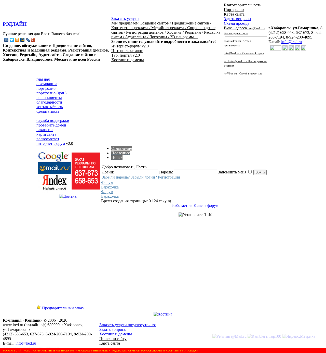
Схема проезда (236, 23)
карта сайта (46, 134)
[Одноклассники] (17, 39)
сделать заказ (47, 111)
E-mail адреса (245, 50)
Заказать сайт (13, 350)
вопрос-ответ (47, 139)
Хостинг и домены (127, 60)
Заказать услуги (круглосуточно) (127, 325)
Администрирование (46, 348)
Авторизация (14, 348)
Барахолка (110, 187)
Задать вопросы (237, 19)
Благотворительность (242, 5)
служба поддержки (52, 120)
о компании (46, 84)
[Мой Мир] (22, 39)
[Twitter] (12, 39)
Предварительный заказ (63, 308)
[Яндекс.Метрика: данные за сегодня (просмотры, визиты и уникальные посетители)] (298, 336)
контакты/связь (49, 107)
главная (43, 79)
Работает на (182, 205)
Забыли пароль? (116, 177)
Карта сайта (234, 14)
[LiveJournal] (28, 39)
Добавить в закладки (183, 350)
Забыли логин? (144, 177)
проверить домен (51, 125)
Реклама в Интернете (92, 350)
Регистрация (169, 177)
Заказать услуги (125, 18)
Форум (107, 182)
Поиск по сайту (113, 338)
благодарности (49, 102)
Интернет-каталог (127, 50)
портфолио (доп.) (51, 93)
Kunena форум (206, 205)
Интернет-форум (126, 46)
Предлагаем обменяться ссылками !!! (138, 350)
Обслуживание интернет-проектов (50, 350)
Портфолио (234, 9)
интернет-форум (50, 143)
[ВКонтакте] (6, 39)
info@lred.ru (291, 42)
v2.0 (145, 46)
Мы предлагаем (165, 32)
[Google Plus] (33, 39)
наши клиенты (49, 97)
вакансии (44, 130)
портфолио (46, 88)
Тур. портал (121, 55)
